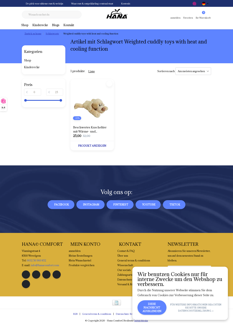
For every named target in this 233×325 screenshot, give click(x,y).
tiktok (175, 204)
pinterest (120, 204)
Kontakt (68, 25)
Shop (24, 25)
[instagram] (36, 274)
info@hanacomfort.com (45, 265)
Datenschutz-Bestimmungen (130, 313)
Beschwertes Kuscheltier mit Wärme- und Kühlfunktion (90, 129)
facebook (61, 204)
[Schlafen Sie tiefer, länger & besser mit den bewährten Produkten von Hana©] (116, 15)
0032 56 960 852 (36, 260)
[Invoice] (116, 302)
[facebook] (26, 274)
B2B (75, 313)
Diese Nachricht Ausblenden (152, 307)
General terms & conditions (96, 313)
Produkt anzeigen (92, 145)
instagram (91, 204)
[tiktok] (26, 284)
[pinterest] (46, 274)
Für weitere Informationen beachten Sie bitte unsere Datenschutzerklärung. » (195, 307)
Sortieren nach (166, 71)
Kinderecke (40, 25)
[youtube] (57, 274)
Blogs (55, 25)
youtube (148, 204)
